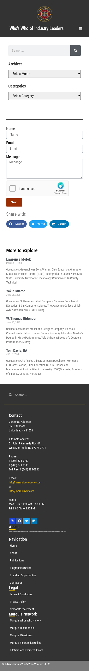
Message (12, 157)
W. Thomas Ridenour (21, 318)
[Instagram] (12, 521)
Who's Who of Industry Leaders (37, 28)
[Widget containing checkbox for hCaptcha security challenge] (37, 188)
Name (10, 129)
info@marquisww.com (21, 491)
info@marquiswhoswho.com (25, 482)
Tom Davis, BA (16, 350)
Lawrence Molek (18, 259)
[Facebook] (19, 521)
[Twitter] (26, 521)
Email (10, 143)
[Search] (75, 50)
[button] (80, 28)
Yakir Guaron (15, 291)
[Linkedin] (34, 521)
